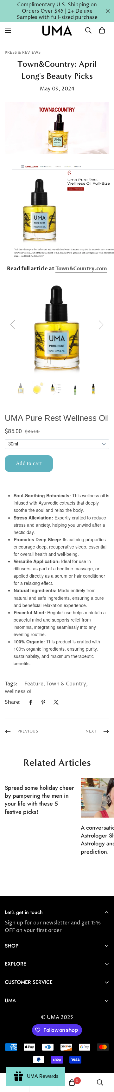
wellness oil (19, 691)
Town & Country (66, 683)
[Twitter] (56, 702)
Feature (33, 683)
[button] (102, 30)
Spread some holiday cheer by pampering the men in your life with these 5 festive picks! (39, 800)
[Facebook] (31, 702)
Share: (13, 702)
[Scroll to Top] (102, 1058)
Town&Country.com (81, 268)
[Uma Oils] (57, 30)
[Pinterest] (43, 702)
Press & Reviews (23, 52)
